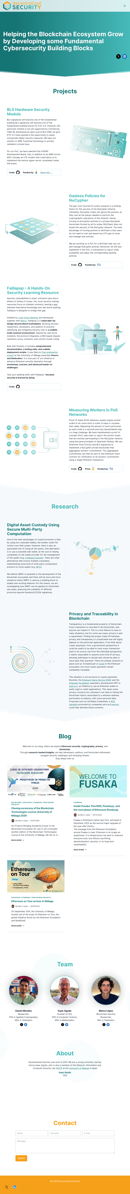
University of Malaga (79, 1068)
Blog (65, 736)
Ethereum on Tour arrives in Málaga (32, 901)
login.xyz (73, 686)
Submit (21, 1158)
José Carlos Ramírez (28, 317)
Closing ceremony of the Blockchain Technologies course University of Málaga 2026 (32, 812)
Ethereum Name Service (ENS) (96, 680)
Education (27, 802)
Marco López (106, 1010)
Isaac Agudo (64, 1010)
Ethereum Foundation (79, 683)
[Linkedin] (14, 1187)
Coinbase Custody (34, 557)
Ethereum (37, 802)
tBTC (38, 567)
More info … (46, 172)
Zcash (102, 663)
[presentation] (35, 781)
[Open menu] (124, 6)
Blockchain (16, 802)
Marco (24, 320)
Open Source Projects (41, 897)
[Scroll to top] (123, 1171)
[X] (7, 1187)
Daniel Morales (23, 1010)
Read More (17, 840)
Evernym (114, 704)
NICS (59, 1068)
